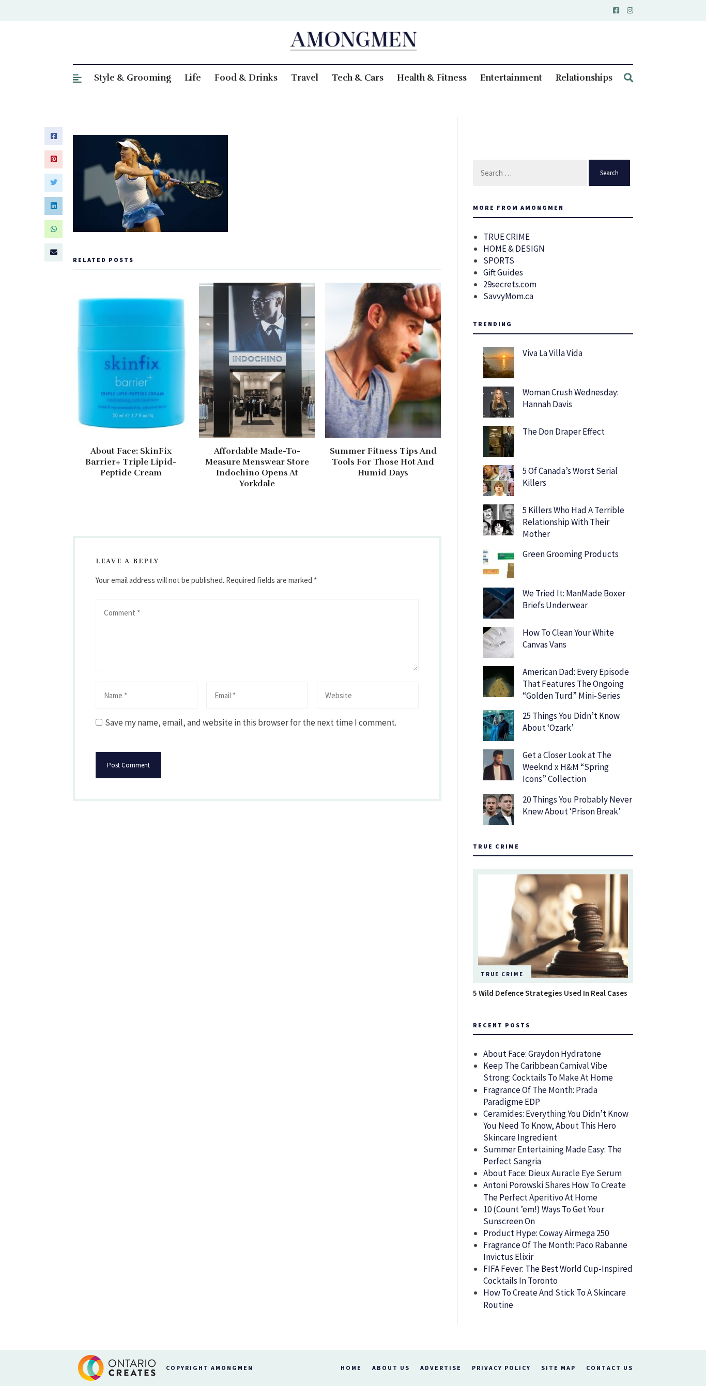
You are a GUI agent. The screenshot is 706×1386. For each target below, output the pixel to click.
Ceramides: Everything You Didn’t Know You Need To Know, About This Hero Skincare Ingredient (555, 1125)
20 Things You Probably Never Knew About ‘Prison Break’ (577, 805)
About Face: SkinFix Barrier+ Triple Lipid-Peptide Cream (130, 462)
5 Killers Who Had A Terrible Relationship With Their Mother (573, 522)
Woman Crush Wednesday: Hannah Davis (571, 398)
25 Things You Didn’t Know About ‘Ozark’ (571, 721)
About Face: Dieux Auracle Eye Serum (552, 1173)
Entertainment (511, 77)
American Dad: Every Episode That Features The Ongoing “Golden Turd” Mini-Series (576, 683)
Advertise (441, 1368)
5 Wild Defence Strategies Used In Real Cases (550, 993)
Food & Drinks (246, 77)
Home (351, 1368)
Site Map (558, 1368)
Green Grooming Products (571, 554)
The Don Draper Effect (564, 431)
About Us (391, 1368)
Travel (304, 77)
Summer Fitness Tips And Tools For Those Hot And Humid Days (383, 462)
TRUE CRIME (506, 236)
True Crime (502, 974)
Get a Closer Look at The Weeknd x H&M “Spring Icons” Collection (567, 766)
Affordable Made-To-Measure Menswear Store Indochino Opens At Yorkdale (257, 467)
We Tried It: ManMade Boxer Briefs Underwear (574, 599)
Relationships (584, 77)
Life (193, 77)
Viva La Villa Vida (552, 353)
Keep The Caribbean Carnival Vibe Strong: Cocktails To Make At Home (548, 1071)
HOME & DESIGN (514, 248)
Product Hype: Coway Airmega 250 (546, 1233)
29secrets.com (509, 284)
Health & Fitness (432, 77)
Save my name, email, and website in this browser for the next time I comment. (250, 722)
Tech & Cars (357, 77)
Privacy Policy (501, 1368)
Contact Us (609, 1368)
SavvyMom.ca (508, 296)
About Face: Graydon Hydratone (542, 1053)
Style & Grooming (132, 77)
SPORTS (498, 260)
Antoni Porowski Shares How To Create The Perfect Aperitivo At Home (554, 1191)
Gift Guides (503, 272)
